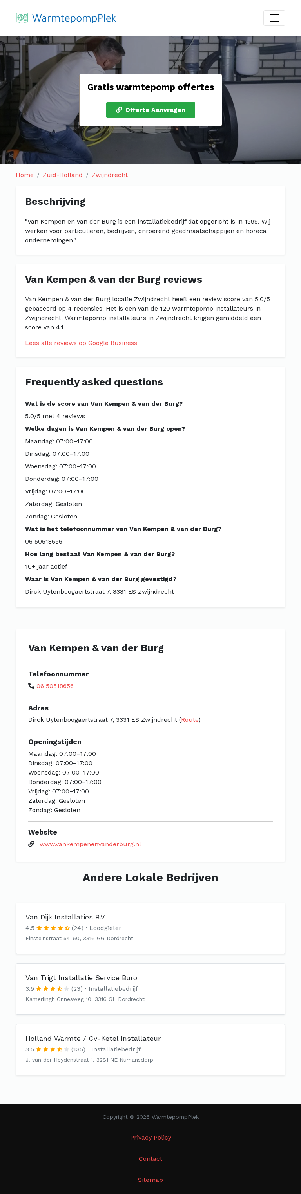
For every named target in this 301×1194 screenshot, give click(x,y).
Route (189, 719)
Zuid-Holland (63, 175)
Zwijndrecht (110, 175)
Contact (150, 1158)
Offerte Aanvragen (155, 110)
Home (25, 175)
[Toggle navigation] (274, 18)
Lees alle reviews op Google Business (81, 343)
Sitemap (150, 1179)
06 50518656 (55, 686)
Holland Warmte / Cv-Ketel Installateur (93, 1038)
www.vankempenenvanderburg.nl (90, 844)
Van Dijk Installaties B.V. (65, 917)
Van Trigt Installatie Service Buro (81, 978)
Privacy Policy (150, 1137)
